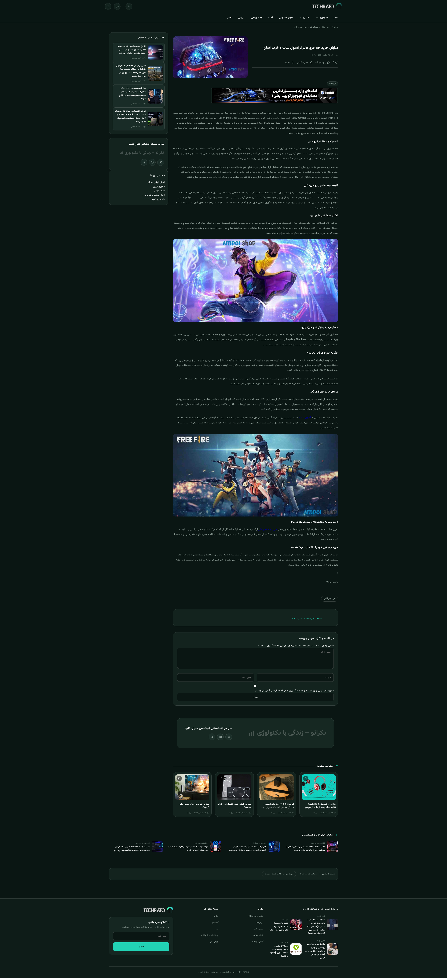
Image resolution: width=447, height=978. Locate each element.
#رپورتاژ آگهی (329, 598)
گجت (270, 17)
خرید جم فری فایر (267, 529)
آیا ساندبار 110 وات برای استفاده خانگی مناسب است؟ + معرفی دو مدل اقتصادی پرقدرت (278, 807)
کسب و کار (325, 27)
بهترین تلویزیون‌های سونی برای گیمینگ (194, 805)
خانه (336, 27)
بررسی (241, 17)
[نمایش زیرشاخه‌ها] (317, 18)
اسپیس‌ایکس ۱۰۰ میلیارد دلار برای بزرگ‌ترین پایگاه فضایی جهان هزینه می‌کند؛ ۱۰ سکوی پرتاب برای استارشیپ (131, 71)
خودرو (306, 17)
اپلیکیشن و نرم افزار (209, 935)
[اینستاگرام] (220, 737)
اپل (217, 929)
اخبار (336, 17)
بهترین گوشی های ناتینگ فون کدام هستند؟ (234, 805)
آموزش (215, 922)
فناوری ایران (159, 186)
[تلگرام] (212, 737)
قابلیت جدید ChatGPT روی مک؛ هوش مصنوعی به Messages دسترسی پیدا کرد (132, 848)
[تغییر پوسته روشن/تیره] (117, 6)
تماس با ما (258, 929)
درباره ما (259, 922)
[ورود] (129, 6)
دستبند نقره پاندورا (308, 874)
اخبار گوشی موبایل (156, 182)
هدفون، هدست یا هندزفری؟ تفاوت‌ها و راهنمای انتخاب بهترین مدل (319, 807)
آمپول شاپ (305, 418)
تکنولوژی (324, 17)
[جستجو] (108, 6)
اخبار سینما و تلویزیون (154, 195)
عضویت (141, 946)
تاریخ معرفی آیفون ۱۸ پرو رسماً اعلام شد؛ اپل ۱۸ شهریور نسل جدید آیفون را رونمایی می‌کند (132, 50)
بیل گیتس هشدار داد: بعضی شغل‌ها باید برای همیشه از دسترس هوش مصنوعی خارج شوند (132, 94)
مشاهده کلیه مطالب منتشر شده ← (307, 618)
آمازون (215, 916)
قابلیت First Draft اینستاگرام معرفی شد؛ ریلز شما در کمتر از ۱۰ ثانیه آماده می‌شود (305, 848)
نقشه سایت (258, 935)
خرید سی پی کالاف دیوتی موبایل (279, 874)
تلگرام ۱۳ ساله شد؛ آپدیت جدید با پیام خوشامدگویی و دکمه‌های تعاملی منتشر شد (247, 848)
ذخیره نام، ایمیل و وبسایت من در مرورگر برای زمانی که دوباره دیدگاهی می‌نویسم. (294, 690)
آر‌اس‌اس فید (257, 941)
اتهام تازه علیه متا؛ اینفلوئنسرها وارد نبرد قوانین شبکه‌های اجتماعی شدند (188, 848)
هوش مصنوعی (286, 17)
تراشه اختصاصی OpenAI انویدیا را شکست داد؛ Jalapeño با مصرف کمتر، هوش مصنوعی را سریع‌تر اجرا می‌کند (130, 116)
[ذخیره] (305, 778)
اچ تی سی (214, 941)
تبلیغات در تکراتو (255, 916)
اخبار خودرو (159, 191)
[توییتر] (228, 737)
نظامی (229, 17)
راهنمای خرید (256, 17)
